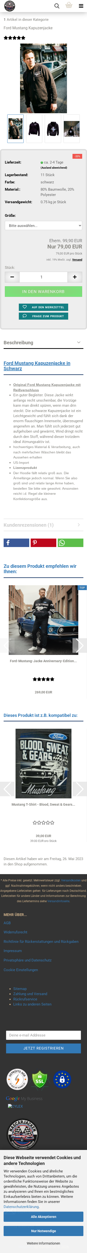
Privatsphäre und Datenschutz (27, 960)
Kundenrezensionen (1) (29, 525)
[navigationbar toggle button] (81, 6)
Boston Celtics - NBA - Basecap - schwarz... (43, 804)
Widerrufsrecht (15, 932)
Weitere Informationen (43, 1243)
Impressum (13, 951)
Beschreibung (18, 342)
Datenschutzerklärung (21, 1207)
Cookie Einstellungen (21, 970)
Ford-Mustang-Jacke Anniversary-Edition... (43, 661)
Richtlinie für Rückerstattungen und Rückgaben (41, 941)
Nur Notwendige (43, 1231)
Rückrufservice (25, 999)
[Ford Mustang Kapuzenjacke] (43, 78)
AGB (7, 923)
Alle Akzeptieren (43, 1217)
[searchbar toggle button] (57, 6)
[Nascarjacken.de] (8, 6)
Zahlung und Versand (30, 994)
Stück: (10, 267)
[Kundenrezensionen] (14, 41)
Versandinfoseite (58, 901)
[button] (12, 277)
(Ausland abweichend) (54, 167)
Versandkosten (71, 880)
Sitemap (20, 989)
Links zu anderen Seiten (32, 1004)
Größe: (10, 215)
